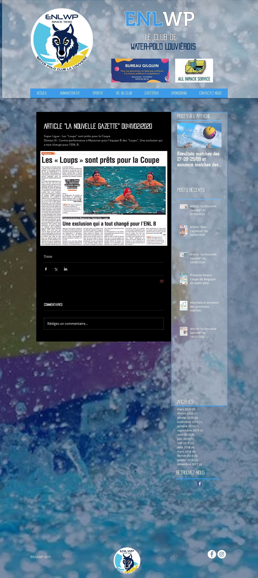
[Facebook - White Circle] (212, 554)
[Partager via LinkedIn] (66, 269)
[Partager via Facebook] (46, 269)
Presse (48, 256)
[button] (70, 95)
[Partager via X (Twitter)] (56, 269)
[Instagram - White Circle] (221, 554)
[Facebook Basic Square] (199, 483)
